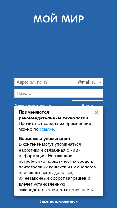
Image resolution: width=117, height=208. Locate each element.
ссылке (47, 129)
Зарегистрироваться (58, 201)
